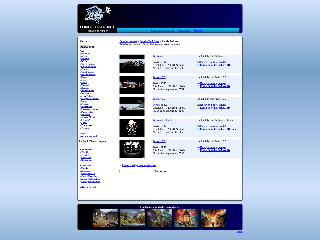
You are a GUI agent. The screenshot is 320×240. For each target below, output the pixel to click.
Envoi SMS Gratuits (90, 179)
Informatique (87, 90)
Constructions (87, 72)
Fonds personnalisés (90, 181)
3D (82, 50)
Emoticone (86, 171)
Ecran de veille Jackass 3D (215, 65)
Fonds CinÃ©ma (149, 41)
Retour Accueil (89, 187)
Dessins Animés (88, 74)
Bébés (84, 61)
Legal (239, 231)
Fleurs (84, 82)
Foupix (84, 168)
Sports (84, 122)
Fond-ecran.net (128, 41)
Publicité (85, 114)
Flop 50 (85, 155)
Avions (84, 56)
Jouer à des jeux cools (162, 30)
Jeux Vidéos (87, 96)
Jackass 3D (159, 56)
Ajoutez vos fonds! (89, 136)
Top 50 (85, 152)
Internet (85, 93)
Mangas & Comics (90, 98)
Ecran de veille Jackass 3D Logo (218, 129)
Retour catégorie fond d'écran (139, 165)
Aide (83, 133)
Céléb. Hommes (88, 66)
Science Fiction (88, 117)
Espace (84, 77)
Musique (85, 104)
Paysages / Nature (89, 109)
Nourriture (86, 106)
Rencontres (184, 30)
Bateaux (85, 58)
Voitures (85, 128)
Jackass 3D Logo (162, 120)
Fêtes (83, 80)
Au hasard (86, 157)
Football (85, 85)
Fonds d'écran (88, 173)
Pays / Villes (87, 112)
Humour (198, 30)
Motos (84, 101)
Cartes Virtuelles (89, 176)
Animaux (85, 53)
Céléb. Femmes (88, 64)
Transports (86, 125)
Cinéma (85, 69)
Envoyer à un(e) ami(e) (213, 62)
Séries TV (85, 120)
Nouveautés (86, 160)
